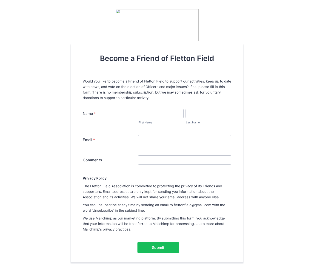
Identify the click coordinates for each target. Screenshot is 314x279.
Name (89, 113)
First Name (145, 122)
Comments (92, 160)
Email (89, 139)
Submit (158, 247)
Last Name (193, 122)
